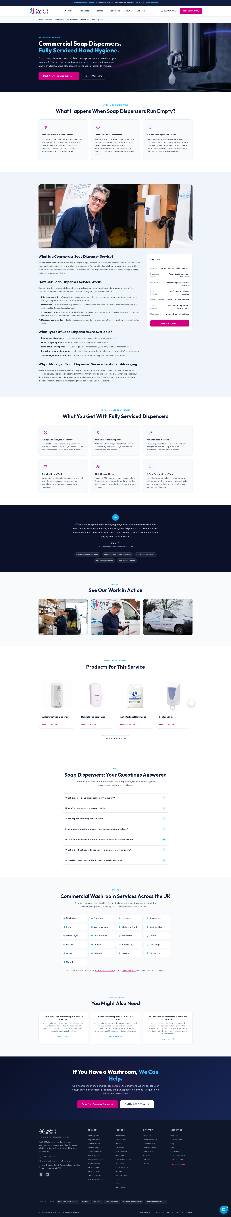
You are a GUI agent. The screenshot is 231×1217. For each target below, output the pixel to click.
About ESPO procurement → (147, 3)
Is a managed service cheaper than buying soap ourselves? (115, 829)
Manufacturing (122, 1175)
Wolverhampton (101, 927)
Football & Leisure (123, 1159)
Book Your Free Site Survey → (59, 75)
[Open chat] (224, 1210)
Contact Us (148, 1163)
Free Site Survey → (170, 323)
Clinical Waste (94, 1144)
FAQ (172, 1148)
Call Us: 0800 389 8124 (137, 1104)
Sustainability (149, 1144)
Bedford (98, 953)
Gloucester (155, 953)
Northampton (156, 927)
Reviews (146, 1155)
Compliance (175, 1151)
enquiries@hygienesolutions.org (56, 1161)
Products (174, 1136)
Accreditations (149, 1148)
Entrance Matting (95, 1179)
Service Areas (176, 1140)
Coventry (98, 918)
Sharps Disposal (95, 1148)
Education (120, 1148)
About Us (147, 1136)
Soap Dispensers (95, 1159)
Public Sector (121, 1151)
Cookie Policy (158, 1212)
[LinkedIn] (47, 1174)
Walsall (69, 944)
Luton (69, 953)
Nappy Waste (94, 1140)
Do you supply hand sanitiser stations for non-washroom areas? (115, 839)
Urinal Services (94, 1175)
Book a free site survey (105, 970)
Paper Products (94, 1163)
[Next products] (191, 703)
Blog (172, 1144)
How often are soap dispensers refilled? (115, 808)
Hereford (126, 953)
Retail (118, 1183)
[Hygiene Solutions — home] (39, 11)
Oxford (69, 962)
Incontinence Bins (95, 1151)
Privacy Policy (144, 1212)
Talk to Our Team (93, 76)
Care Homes (121, 1140)
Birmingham (71, 918)
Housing (119, 1171)
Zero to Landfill (177, 1159)
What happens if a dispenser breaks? (115, 818)
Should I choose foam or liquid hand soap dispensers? (115, 860)
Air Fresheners (94, 1167)
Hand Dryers (93, 1155)
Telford (153, 935)
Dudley (97, 944)
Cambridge (155, 944)
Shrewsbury (127, 944)
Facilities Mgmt (122, 1167)
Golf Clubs (120, 1163)
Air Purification (94, 1171)
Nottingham (155, 918)
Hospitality (120, 1155)
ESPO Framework (177, 1155)
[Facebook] (40, 1174)
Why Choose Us (150, 1140)
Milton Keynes (73, 935)
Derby (69, 927)
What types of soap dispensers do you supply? (115, 798)
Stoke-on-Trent (129, 927)
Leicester (126, 918)
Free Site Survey (191, 11)
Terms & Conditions (174, 1212)
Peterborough (100, 935)
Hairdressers (121, 1187)
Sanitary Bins (93, 1136)
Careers (146, 1159)
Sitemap (189, 1212)
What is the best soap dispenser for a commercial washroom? (115, 850)
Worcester (127, 935)
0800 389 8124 (170, 11)
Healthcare (120, 1136)
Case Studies (148, 1151)
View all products (113, 738)
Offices (119, 1179)
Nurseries (120, 1144)
